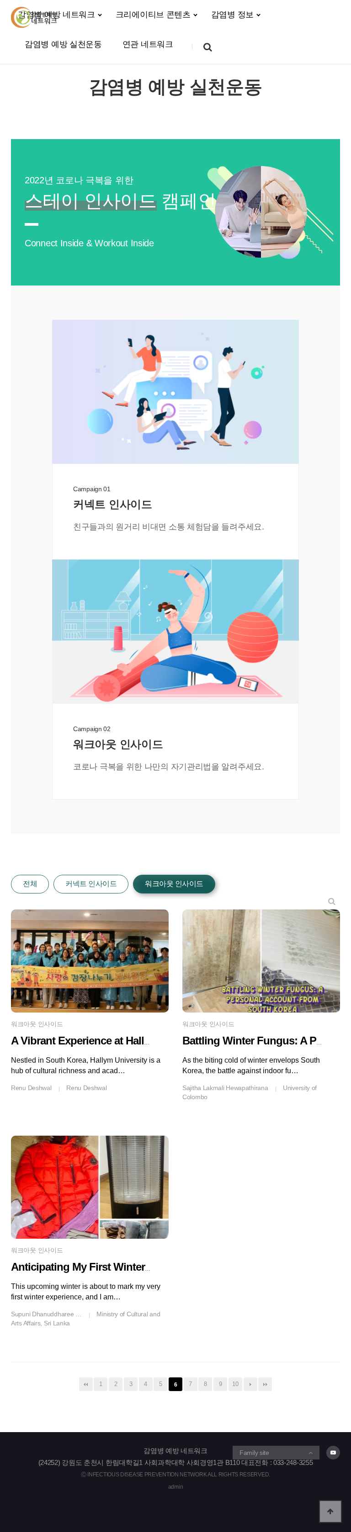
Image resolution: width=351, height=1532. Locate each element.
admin (175, 1487)
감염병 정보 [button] (232, 14)
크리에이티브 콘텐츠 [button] (153, 14)
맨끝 (265, 1384)
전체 (30, 884)
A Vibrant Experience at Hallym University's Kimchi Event (147, 1040)
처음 (86, 1384)
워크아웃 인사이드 (174, 884)
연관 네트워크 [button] (147, 44)
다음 (250, 1384)
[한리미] (34, 17)
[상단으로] (330, 1511)
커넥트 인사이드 (91, 884)
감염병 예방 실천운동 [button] (63, 44)
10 (235, 1384)
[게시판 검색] (332, 901)
